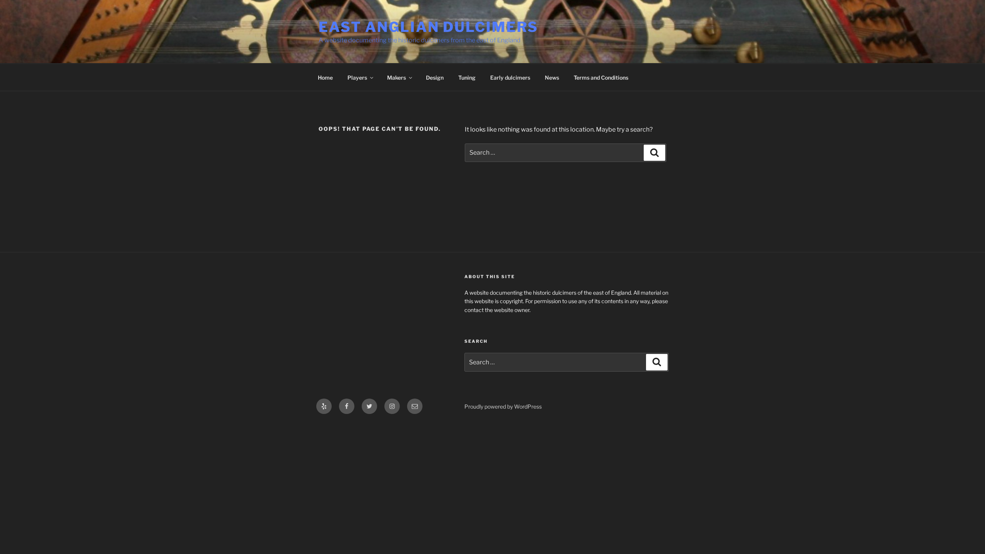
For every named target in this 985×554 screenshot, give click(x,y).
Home (325, 77)
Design (435, 77)
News (552, 77)
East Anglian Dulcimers (428, 26)
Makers (396, 77)
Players (357, 77)
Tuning (467, 77)
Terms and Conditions (601, 77)
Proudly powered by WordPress (503, 406)
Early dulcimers (510, 77)
